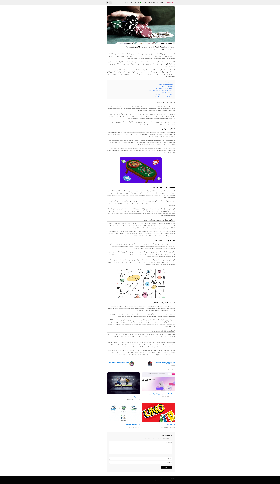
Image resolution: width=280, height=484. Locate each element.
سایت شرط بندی (161, 2)
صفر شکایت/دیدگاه (155, 50)
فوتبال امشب (136, 3)
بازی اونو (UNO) (170, 425)
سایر (127, 2)
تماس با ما (159, 480)
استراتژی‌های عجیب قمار (164, 64)
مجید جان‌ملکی (137, 399)
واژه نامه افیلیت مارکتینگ (133, 424)
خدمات (154, 480)
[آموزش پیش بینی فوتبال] (123, 383)
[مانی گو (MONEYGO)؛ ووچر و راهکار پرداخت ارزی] (158, 381)
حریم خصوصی (168, 480)
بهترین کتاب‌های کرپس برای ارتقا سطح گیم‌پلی (118, 363)
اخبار (130, 2)
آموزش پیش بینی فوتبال (133, 397)
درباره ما (163, 480)
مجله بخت (148, 74)
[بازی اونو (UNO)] (158, 412)
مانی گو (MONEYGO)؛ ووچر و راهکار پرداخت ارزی (162, 394)
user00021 (172, 50)
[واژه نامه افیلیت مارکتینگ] (123, 412)
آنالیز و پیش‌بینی (146, 2)
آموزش (153, 2)
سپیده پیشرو (172, 396)
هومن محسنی (172, 427)
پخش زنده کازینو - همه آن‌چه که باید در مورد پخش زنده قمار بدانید (165, 364)
